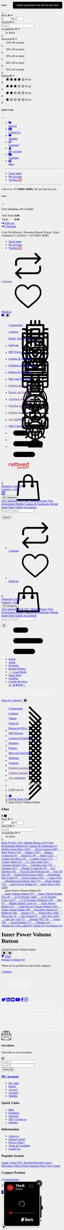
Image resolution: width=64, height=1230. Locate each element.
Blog (11, 1109)
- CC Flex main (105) (35, 861)
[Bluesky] (3, 1000)
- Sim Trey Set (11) (13, 919)
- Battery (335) (31, 852)
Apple (5, 1162)
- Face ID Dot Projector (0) (33, 871)
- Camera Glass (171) (40, 858)
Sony (43, 1165)
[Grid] (4, 953)
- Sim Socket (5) (27, 916)
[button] (28, 456)
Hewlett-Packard (33, 1162)
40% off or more (15, 62)
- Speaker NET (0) (37, 919)
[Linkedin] (8, 1000)
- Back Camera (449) (44, 849)
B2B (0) (6, 842)
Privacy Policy (17, 1142)
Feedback (14, 1112)
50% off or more (15, 69)
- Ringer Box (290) (47, 912)
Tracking (13, 1092)
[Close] (2, 13)
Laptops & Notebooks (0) (42, 845)
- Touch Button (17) (19, 922)
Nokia (25, 1165)
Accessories (30, 507)
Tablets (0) (38, 925)
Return (12, 1086)
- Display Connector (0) (32, 868)
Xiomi (56, 1165)
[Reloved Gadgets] (22, 469)
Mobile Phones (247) (36, 842)
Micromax (7, 1165)
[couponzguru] (32, 1179)
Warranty (14, 1116)
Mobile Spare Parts (19, 799)
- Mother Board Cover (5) (20, 903)
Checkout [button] (10, 226)
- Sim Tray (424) (48, 916)
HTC (20, 1162)
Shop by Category (12, 700)
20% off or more (15, 49)
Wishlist (13, 1095)
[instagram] (26, 1000)
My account (10, 1076)
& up (28, 79)
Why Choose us (17, 1119)
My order (14, 1083)
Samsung (34, 1165)
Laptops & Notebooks (37, 504)
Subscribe (8, 1069)
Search (6, 517)
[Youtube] (18, 1000)
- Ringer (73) (26, 912)
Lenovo (47, 1162)
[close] (2, 1224)
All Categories (10, 497)
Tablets (19, 507)
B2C (27, 500)
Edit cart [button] (9, 223)
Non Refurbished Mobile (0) (27, 844)
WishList (6, 311)
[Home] (10, 795)
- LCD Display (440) (24, 896)
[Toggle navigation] (7, 315)
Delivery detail (17, 1139)
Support (13, 1089)
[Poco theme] (22, 992)
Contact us (14, 1148)
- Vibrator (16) (41, 922)
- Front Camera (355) (31, 877)
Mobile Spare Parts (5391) (16, 849)
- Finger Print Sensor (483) (27, 874)
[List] (9, 953)
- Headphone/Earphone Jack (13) (21, 881)
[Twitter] (13, 1000)
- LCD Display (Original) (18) (35, 900)
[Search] (4, 625)
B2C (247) (17, 842)
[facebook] (22, 1000)
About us (14, 1136)
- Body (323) (45, 855)
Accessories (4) (53, 925)
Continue (6, 971)
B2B (21, 500)
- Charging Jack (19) (39, 865)
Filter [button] (7, 956)
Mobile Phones (38, 500)
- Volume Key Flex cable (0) (27, 924)
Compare (6, 281)
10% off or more (15, 42)
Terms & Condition (19, 1145)
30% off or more (15, 56)
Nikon (18, 1165)
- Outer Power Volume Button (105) (36, 906)
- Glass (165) (53, 877)
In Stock (10, 32)
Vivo (50, 1165)
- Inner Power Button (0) (22, 884)
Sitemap (13, 1122)
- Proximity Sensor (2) (44, 909)
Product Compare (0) (13, 959)
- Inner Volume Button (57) (17, 893)
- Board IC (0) (27, 855)
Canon (13, 1162)
